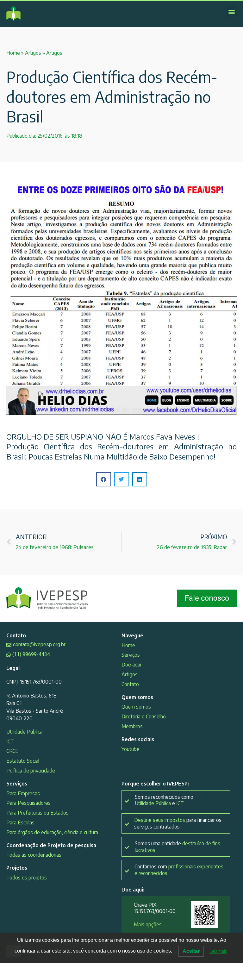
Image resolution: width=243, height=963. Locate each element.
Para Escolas (20, 822)
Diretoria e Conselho (144, 716)
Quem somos (136, 706)
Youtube (131, 749)
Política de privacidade (30, 770)
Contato (130, 684)
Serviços (131, 655)
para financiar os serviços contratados (177, 823)
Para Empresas (23, 793)
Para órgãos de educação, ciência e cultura (52, 832)
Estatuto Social (22, 761)
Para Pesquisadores (28, 803)
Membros (132, 726)
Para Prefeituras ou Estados (37, 813)
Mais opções (148, 924)
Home (13, 53)
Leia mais (218, 951)
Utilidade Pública (24, 732)
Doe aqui (131, 664)
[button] (231, 11)
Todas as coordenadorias (33, 855)
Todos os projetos (26, 877)
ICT (10, 741)
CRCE (12, 751)
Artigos (33, 53)
